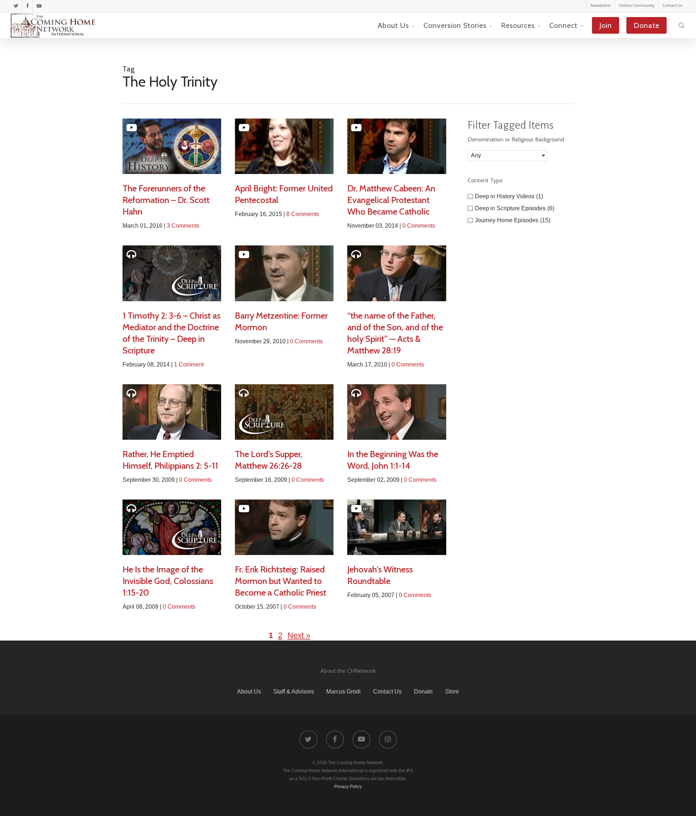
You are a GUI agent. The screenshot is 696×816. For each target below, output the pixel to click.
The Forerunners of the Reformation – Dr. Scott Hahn (166, 200)
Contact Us (387, 691)
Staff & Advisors (293, 691)
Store (452, 691)
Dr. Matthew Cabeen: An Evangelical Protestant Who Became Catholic (391, 200)
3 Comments (183, 226)
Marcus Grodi (343, 691)
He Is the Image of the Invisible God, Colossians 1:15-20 (168, 581)
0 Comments (418, 226)
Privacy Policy (348, 786)
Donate (423, 691)
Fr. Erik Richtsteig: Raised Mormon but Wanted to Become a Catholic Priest (280, 581)
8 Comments (302, 214)
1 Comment (189, 364)
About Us (249, 691)
